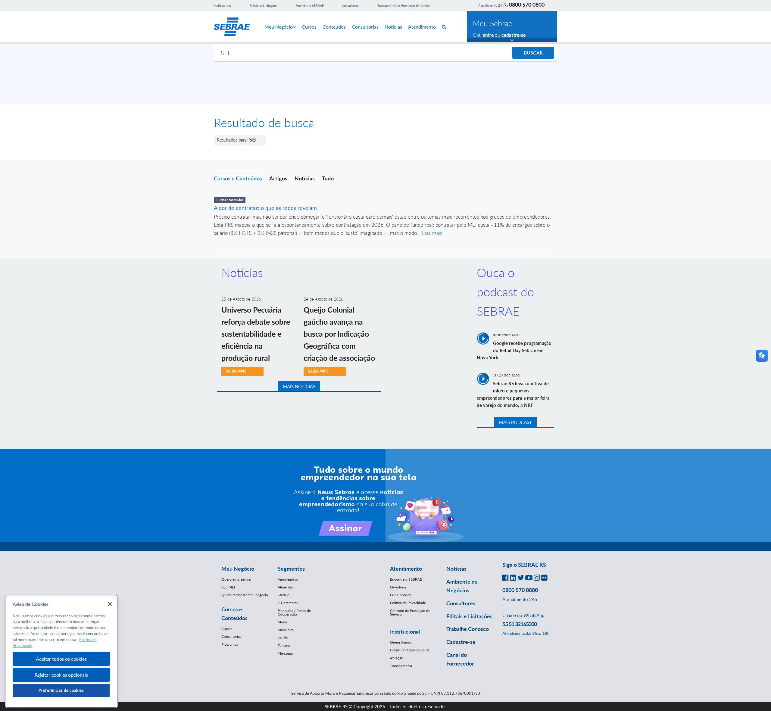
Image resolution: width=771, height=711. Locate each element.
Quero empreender (236, 579)
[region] (61, 651)
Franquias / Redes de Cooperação (294, 612)
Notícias (393, 27)
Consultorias (365, 27)
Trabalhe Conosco (467, 628)
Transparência (401, 665)
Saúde (283, 637)
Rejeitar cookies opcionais (61, 675)
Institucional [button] (405, 631)
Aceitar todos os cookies (61, 659)
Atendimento (422, 27)
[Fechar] (110, 604)
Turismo (284, 645)
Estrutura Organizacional (409, 650)
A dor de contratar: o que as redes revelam (265, 207)
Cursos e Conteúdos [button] (234, 613)
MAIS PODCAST (515, 422)
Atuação (396, 658)
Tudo (328, 178)
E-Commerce (288, 602)
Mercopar (285, 653)
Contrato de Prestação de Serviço (410, 612)
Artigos (278, 178)
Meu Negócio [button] (237, 568)
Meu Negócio (278, 27)
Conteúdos (334, 27)
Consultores (350, 6)
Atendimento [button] (406, 568)
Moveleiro (286, 630)
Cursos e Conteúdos (238, 178)
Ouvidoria (398, 587)
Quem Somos (401, 642)
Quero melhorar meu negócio (244, 595)
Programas (229, 644)
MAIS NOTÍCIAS (299, 386)
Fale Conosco (400, 595)
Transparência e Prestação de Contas (403, 6)
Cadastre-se (461, 641)
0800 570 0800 (527, 4)
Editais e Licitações (263, 6)
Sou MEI (228, 587)
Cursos (309, 27)
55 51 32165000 (519, 624)
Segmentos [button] (291, 568)
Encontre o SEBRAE (309, 6)
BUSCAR (533, 52)
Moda (282, 622)
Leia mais (432, 233)
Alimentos (286, 587)
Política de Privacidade (408, 602)
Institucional (223, 6)
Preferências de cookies (61, 690)
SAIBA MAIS (236, 371)
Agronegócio (288, 579)
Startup (283, 595)
